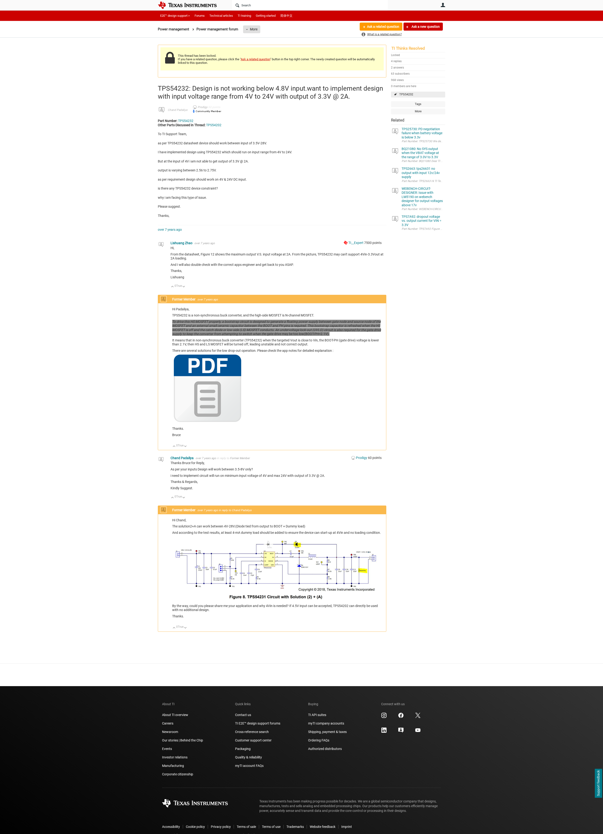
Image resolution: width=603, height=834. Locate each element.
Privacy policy (221, 827)
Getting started (266, 15)
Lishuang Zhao (182, 243)
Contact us (243, 715)
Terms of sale (246, 827)
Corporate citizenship (177, 774)
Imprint (346, 827)
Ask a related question (383, 26)
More (253, 29)
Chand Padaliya (177, 110)
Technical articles (221, 15)
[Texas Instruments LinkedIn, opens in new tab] (384, 732)
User (442, 5)
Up (173, 287)
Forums (200, 15)
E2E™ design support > (175, 15)
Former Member (240, 458)
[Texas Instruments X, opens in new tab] (418, 717)
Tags (418, 104)
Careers (167, 723)
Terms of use (271, 827)
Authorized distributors (325, 749)
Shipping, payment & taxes (327, 732)
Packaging (243, 749)
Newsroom (170, 732)
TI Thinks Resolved (408, 48)
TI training (244, 15)
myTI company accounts (326, 723)
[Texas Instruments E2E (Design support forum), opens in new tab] (401, 732)
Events (167, 749)
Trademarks (295, 827)
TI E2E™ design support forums (257, 723)
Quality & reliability (248, 757)
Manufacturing (173, 766)
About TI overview (175, 715)
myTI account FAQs (249, 766)
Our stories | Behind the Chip (182, 740)
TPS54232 (406, 94)
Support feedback (598, 783)
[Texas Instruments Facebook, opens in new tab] (401, 717)
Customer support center (253, 740)
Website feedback (322, 827)
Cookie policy (195, 827)
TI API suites (317, 715)
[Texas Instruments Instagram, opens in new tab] (384, 717)
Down (184, 287)
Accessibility (171, 827)
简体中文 (286, 15)
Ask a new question (425, 26)
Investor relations (174, 757)
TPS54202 (213, 125)
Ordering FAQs (318, 740)
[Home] (191, 5)
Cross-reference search (252, 732)
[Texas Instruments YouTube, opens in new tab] (418, 732)
